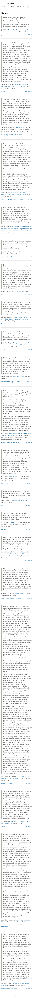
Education (12, 522)
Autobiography (13, 476)
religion (9, 483)
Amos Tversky (5, 561)
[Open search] (23, 6)
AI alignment (4, 91)
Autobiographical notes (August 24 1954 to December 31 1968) (16, 434)
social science (10, 783)
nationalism (20, 383)
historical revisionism (17, 257)
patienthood (4, 35)
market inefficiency (17, 199)
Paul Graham (8, 199)
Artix (2, 199)
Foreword (19, 127)
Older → (20, 996)
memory (14, 233)
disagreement (5, 925)
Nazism (13, 381)
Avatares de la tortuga (20, 500)
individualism (12, 383)
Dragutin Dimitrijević (7, 988)
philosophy (16, 442)
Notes (4, 6)
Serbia (15, 988)
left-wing (3, 483)
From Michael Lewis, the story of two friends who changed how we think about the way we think (15, 554)
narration (3, 349)
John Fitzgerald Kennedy (8, 134)
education (4, 529)
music (6, 294)
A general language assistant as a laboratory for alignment (14, 85)
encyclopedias (5, 598)
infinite (3, 505)
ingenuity (12, 598)
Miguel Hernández (6, 233)
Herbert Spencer (5, 381)
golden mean (12, 925)
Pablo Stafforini (7, 3)
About (19, 6)
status (3, 826)
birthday (3, 442)
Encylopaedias (19, 593)
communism (4, 383)
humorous (4, 324)
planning (18, 598)
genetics (3, 783)
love (2, 294)
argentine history (6, 257)
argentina (18, 381)
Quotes (11, 6)
